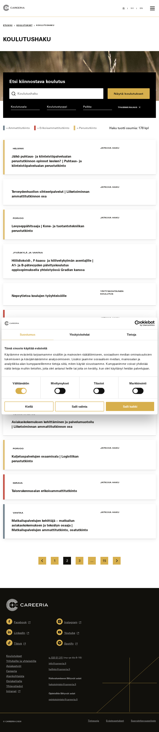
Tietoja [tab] (131, 334)
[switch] (60, 391)
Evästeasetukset (115, 720)
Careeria (11, 671)
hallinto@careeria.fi (59, 669)
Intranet (11, 691)
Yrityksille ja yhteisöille (21, 661)
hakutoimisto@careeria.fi (62, 684)
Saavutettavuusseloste (143, 720)
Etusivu (8, 25)
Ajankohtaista (15, 676)
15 (104, 561)
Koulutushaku (18, 85)
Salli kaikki (130, 406)
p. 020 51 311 (56, 657)
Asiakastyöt (13, 666)
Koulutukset (24, 25)
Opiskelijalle (14, 681)
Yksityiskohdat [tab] (79, 334)
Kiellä (29, 406)
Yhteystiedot (14, 686)
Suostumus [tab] (27, 334)
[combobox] (25, 107)
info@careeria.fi (57, 663)
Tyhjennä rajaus (127, 107)
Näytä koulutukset (128, 93)
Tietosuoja (93, 720)
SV (132, 8)
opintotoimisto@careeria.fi (63, 699)
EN (141, 8)
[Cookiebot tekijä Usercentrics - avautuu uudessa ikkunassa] (138, 323)
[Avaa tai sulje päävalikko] (152, 8)
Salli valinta (79, 406)
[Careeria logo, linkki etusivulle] (14, 8)
